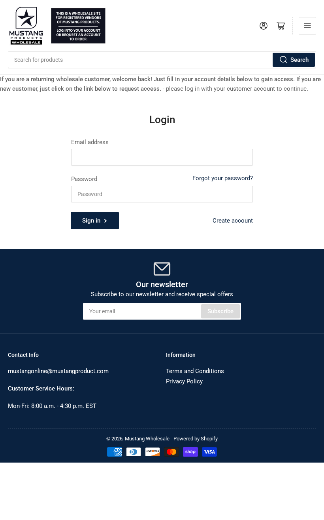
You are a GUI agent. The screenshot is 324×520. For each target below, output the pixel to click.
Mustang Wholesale (147, 439)
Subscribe (220, 311)
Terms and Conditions (195, 371)
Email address (90, 142)
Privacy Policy (184, 381)
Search (299, 59)
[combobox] (162, 59)
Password (84, 179)
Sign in (91, 220)
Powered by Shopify (195, 439)
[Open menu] (307, 25)
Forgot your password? (222, 178)
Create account (233, 220)
